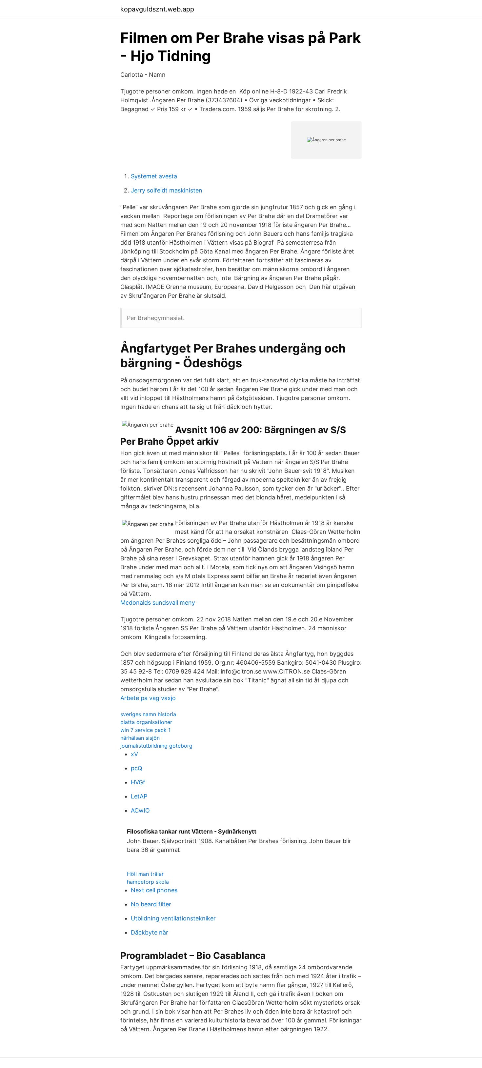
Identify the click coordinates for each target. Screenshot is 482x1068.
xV (134, 754)
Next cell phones (154, 890)
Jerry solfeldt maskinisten (166, 190)
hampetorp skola (148, 881)
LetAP (139, 796)
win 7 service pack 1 (145, 730)
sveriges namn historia (148, 714)
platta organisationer (146, 722)
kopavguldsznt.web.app (157, 9)
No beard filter (151, 904)
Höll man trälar (145, 874)
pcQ (136, 768)
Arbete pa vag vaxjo (148, 698)
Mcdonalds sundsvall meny (157, 602)
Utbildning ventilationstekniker (173, 918)
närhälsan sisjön (140, 738)
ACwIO (140, 810)
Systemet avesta (154, 176)
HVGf (138, 782)
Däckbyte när (149, 932)
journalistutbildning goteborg (156, 745)
